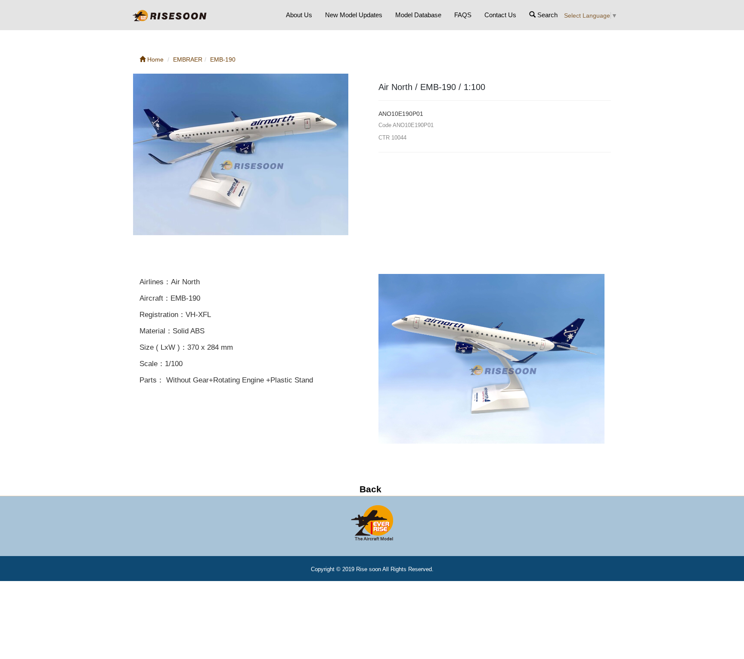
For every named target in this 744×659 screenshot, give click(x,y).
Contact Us (500, 15)
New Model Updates (353, 15)
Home (155, 59)
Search (547, 15)
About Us (299, 15)
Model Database (418, 15)
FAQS (462, 15)
